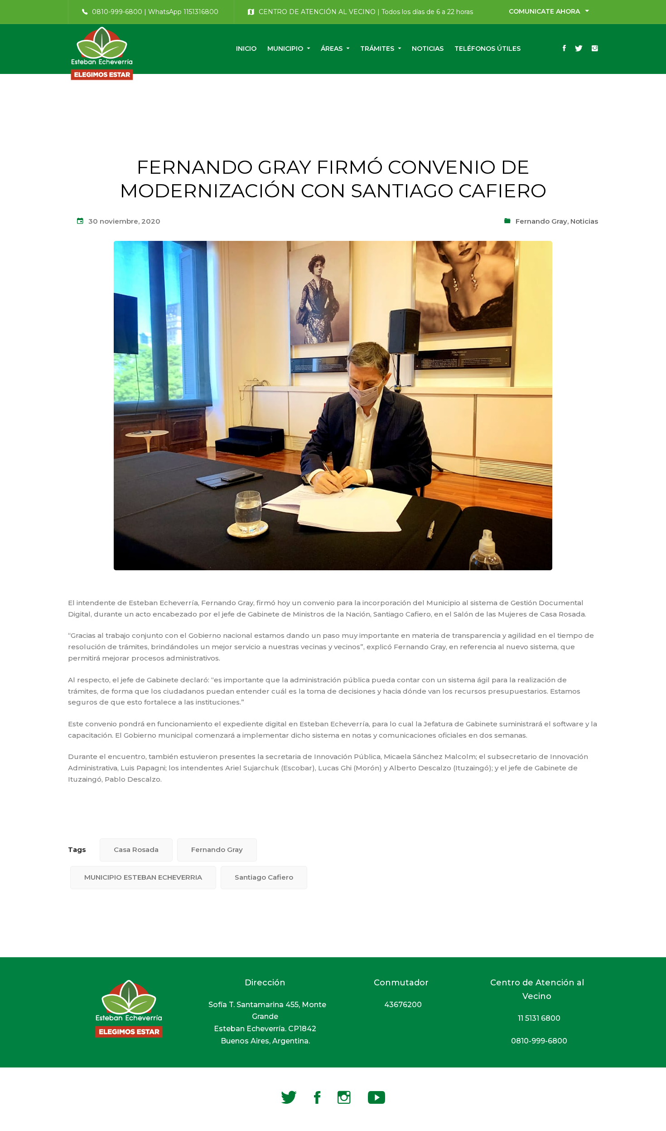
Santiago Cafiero (264, 877)
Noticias (584, 221)
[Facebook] (564, 49)
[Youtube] (376, 1097)
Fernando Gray (541, 221)
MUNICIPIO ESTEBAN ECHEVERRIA (143, 877)
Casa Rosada (136, 849)
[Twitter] (578, 49)
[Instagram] (595, 49)
